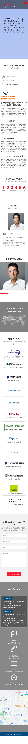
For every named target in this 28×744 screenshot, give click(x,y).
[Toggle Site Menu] (25, 3)
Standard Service (11, 76)
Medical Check (10, 80)
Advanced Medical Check (13, 84)
